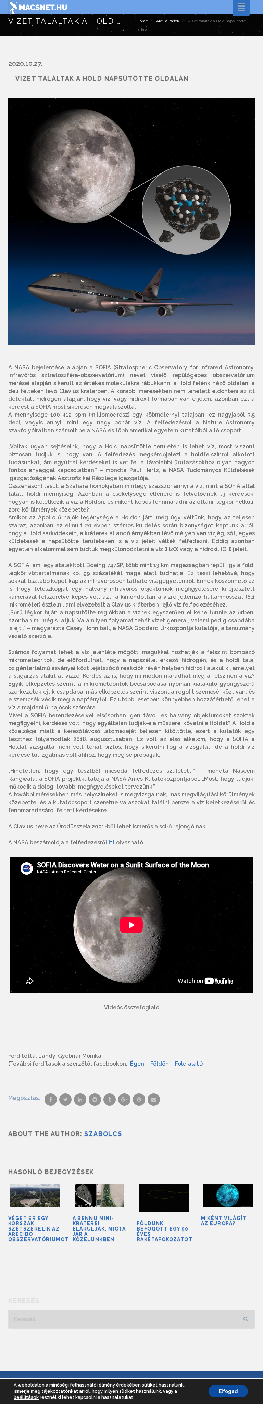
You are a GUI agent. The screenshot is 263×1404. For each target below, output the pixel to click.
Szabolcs (103, 1133)
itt (112, 842)
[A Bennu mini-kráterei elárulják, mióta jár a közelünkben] (100, 1195)
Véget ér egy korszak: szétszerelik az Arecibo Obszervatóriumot (38, 1228)
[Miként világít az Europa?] (228, 1195)
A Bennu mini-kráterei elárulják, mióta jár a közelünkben (99, 1228)
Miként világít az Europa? (224, 1220)
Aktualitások (167, 21)
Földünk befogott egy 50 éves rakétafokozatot (164, 1231)
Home (142, 21)
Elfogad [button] (228, 1391)
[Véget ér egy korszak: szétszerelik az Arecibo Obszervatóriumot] (35, 1195)
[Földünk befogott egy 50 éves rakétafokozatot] (164, 1198)
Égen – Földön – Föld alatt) (166, 1063)
